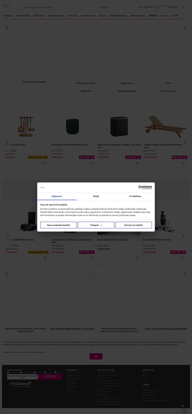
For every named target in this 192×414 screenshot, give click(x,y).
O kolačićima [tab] (135, 196)
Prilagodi (94, 225)
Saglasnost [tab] (57, 196)
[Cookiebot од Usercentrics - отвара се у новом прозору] (140, 187)
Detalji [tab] (96, 196)
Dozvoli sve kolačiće (133, 225)
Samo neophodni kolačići (58, 225)
